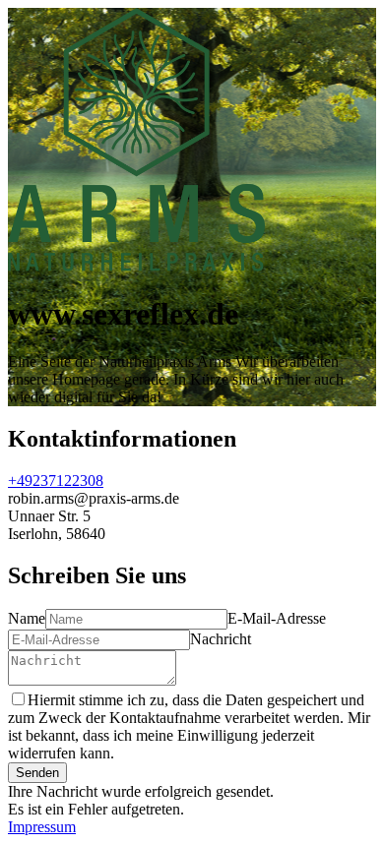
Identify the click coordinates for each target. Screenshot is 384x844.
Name (26, 618)
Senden (37, 772)
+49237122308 (55, 480)
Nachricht (220, 639)
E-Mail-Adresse (276, 618)
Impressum (42, 826)
